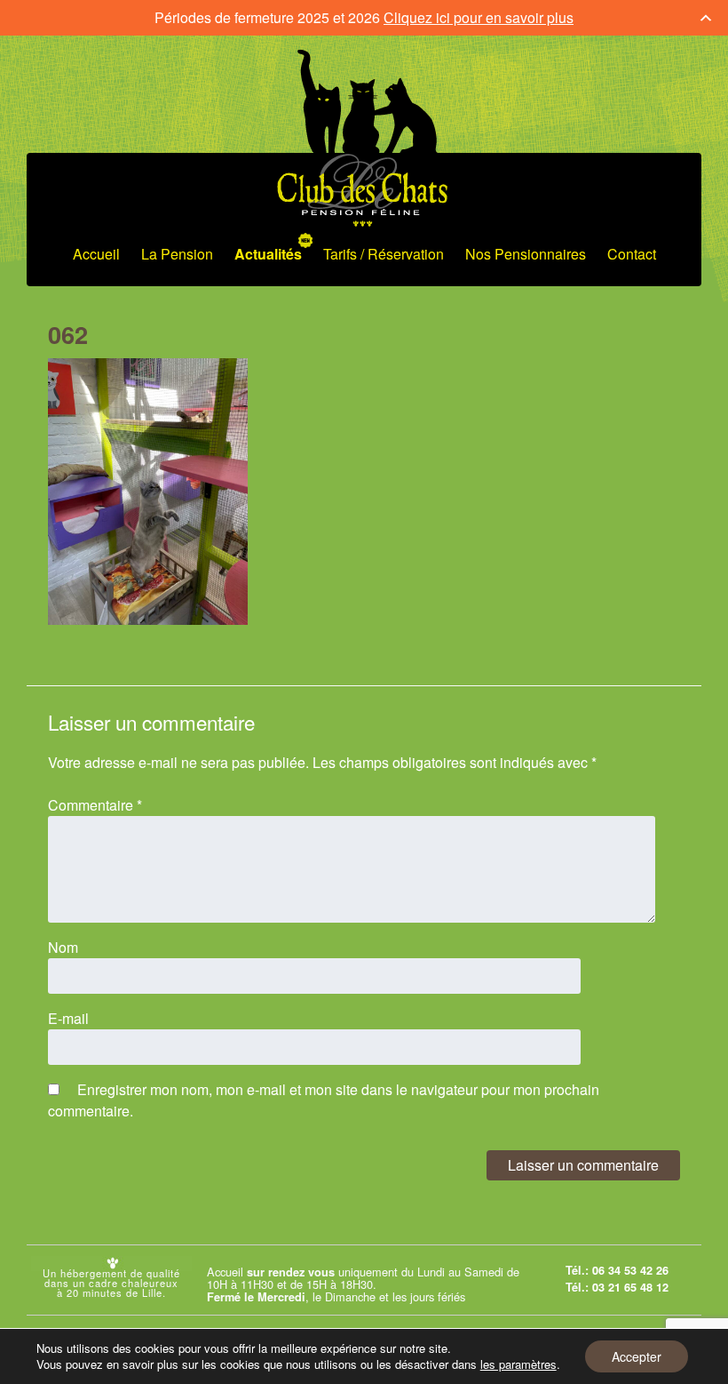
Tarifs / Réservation (383, 254)
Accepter (636, 1356)
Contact (631, 254)
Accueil (96, 254)
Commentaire (95, 805)
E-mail (68, 1018)
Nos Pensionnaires (525, 254)
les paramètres (518, 1364)
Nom (63, 947)
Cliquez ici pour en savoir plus (479, 17)
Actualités (268, 254)
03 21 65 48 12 (630, 1287)
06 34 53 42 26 (630, 1270)
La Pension (177, 254)
